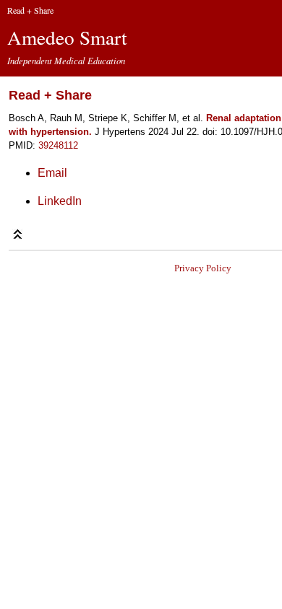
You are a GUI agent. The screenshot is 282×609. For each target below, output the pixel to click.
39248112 (58, 145)
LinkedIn (60, 201)
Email (52, 173)
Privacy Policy (202, 268)
